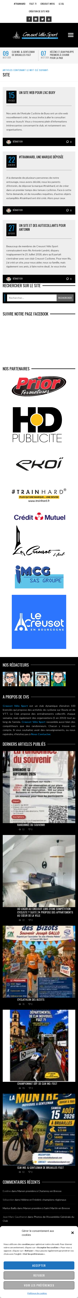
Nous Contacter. (41, 734)
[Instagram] (35, 19)
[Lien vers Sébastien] (26, 679)
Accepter (39, 1265)
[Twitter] (42, 19)
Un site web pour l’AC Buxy (37, 92)
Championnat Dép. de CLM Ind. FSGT (37, 1083)
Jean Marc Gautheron (15, 1216)
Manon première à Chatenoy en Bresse (39, 1191)
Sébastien (18, 141)
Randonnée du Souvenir (31, 825)
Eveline (7, 1191)
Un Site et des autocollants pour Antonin (42, 227)
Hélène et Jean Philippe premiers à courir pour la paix (62, 54)
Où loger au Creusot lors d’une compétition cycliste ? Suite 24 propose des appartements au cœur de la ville (45, 912)
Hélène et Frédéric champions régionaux (43, 1199)
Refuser (39, 1275)
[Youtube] (49, 19)
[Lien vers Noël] (10, 679)
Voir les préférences (39, 1285)
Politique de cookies (37, 1293)
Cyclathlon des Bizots (30, 999)
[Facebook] (29, 19)
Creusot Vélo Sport (15, 705)
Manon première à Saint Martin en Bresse (46, 1208)
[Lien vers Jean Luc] (42, 679)
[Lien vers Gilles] (58, 679)
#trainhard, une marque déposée (41, 157)
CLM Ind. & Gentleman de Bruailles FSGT (23, 53)
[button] (72, 1233)
